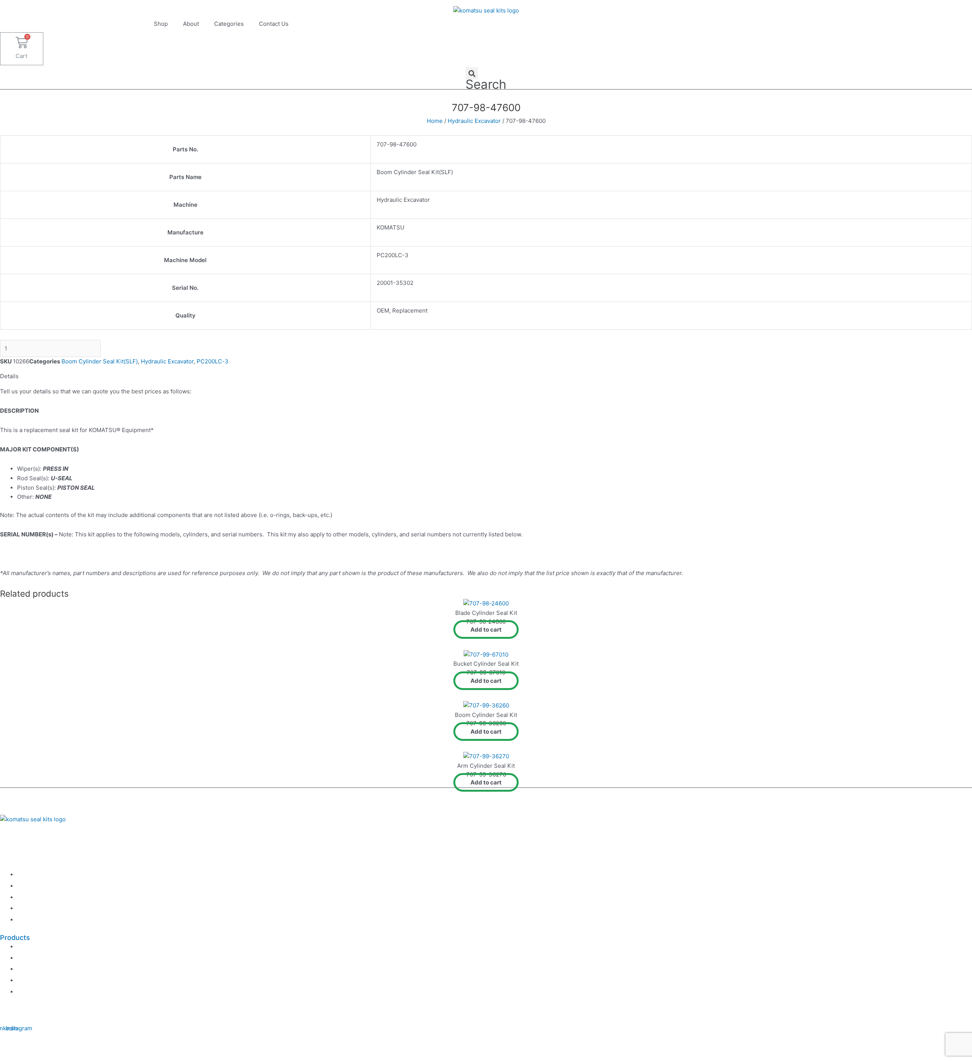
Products (15, 938)
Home (435, 120)
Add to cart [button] (486, 629)
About (191, 23)
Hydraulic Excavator (474, 120)
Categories (229, 23)
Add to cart (137, 348)
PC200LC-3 (213, 361)
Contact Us (274, 23)
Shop (161, 23)
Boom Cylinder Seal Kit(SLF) (100, 361)
